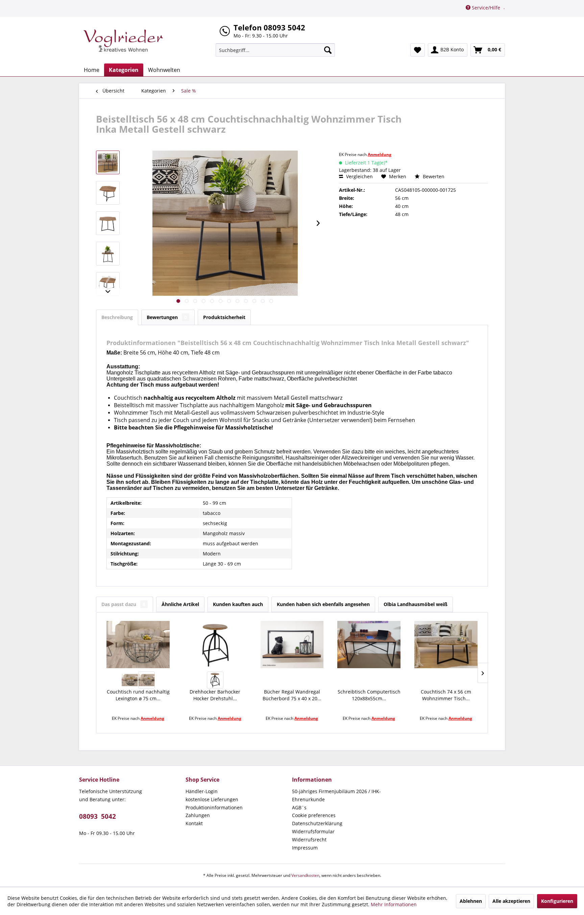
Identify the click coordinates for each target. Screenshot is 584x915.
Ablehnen (471, 901)
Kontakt (194, 823)
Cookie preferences (314, 815)
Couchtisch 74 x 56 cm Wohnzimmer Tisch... (446, 695)
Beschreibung (117, 317)
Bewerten (432, 176)
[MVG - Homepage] (123, 40)
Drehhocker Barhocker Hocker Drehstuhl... (215, 695)
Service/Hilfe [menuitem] (486, 7)
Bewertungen (167, 317)
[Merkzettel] (417, 50)
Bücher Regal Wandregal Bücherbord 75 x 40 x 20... (292, 695)
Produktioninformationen (214, 807)
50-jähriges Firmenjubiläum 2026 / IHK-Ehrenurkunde (336, 795)
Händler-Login (202, 791)
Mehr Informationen (394, 904)
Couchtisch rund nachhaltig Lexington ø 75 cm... (138, 695)
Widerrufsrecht (309, 839)
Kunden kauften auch (238, 604)
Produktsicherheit (224, 317)
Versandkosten (305, 875)
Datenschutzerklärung (317, 823)
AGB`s (299, 807)
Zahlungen (198, 815)
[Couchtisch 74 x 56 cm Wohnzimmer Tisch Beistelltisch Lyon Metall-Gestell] (445, 644)
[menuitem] (275, 50)
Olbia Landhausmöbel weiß (415, 604)
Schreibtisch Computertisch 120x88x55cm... (369, 695)
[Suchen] (328, 50)
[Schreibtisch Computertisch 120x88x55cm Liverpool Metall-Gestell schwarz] (369, 644)
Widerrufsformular (313, 831)
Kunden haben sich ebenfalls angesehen (323, 604)
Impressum (305, 847)
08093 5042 (97, 816)
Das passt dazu (123, 604)
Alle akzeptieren (511, 901)
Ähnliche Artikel (180, 604)
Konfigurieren (557, 901)
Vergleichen (359, 176)
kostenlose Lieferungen (212, 799)
